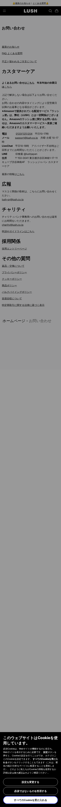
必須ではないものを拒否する (30, 791)
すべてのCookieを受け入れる (30, 800)
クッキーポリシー (18, 772)
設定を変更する (30, 782)
